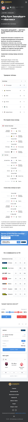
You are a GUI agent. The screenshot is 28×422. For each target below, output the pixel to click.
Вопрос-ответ (14, 406)
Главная (14, 388)
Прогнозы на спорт (14, 394)
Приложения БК (14, 391)
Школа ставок (14, 400)
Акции (14, 403)
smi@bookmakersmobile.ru (20, 413)
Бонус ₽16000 (6, 237)
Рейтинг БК (14, 397)
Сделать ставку (14, 349)
